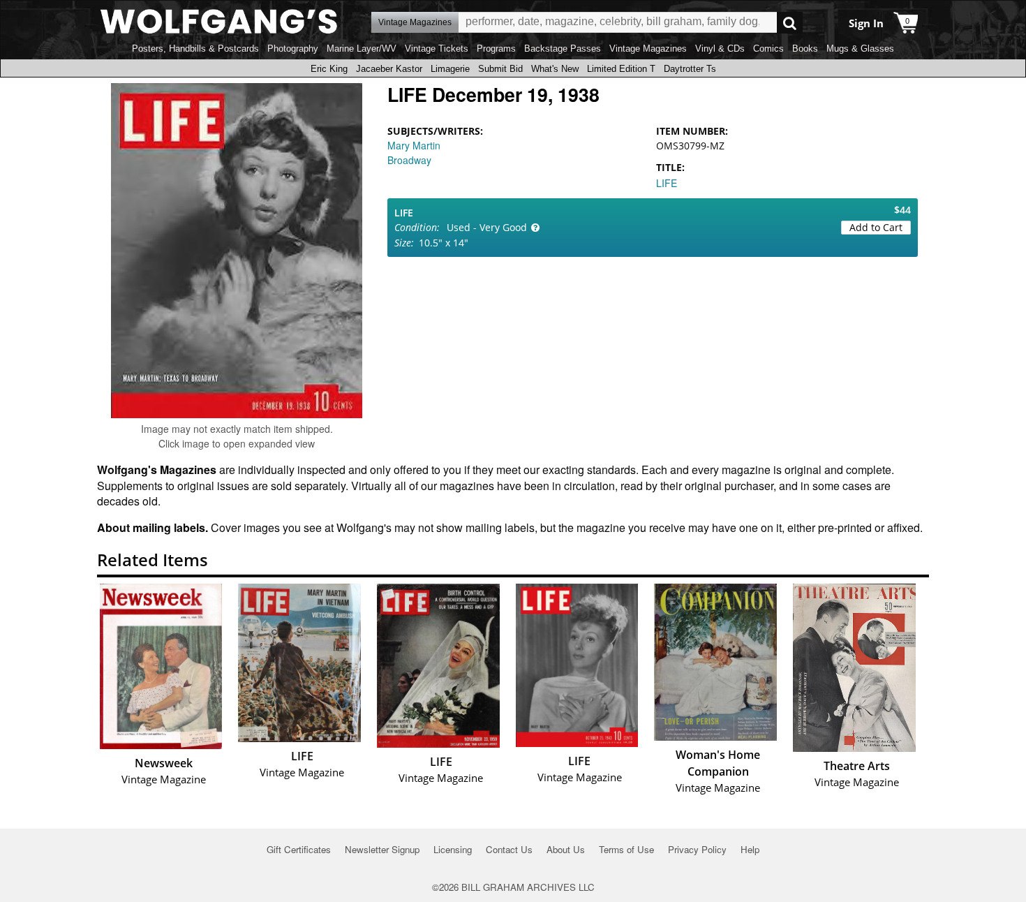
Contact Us (509, 849)
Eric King (329, 69)
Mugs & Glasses (860, 48)
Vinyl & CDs (720, 48)
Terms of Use (626, 849)
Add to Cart (875, 227)
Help (750, 849)
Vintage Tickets (436, 48)
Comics (768, 48)
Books (805, 48)
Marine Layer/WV (361, 48)
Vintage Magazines (648, 48)
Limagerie (450, 69)
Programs (496, 48)
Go (790, 23)
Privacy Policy (697, 849)
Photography (292, 48)
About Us (566, 849)
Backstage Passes (562, 48)
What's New (555, 69)
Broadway (409, 160)
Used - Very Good (487, 227)
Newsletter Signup (382, 849)
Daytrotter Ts (690, 69)
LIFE (666, 183)
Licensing (452, 849)
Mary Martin (413, 145)
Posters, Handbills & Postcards (195, 48)
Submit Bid (500, 69)
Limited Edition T (621, 69)
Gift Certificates (299, 849)
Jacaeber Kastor (389, 69)
